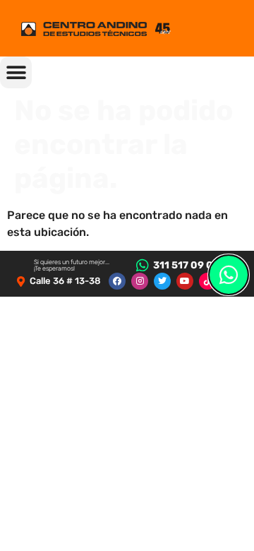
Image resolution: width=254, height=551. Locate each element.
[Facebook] (117, 281)
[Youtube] (184, 281)
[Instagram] (139, 281)
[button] (16, 72)
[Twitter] (162, 281)
